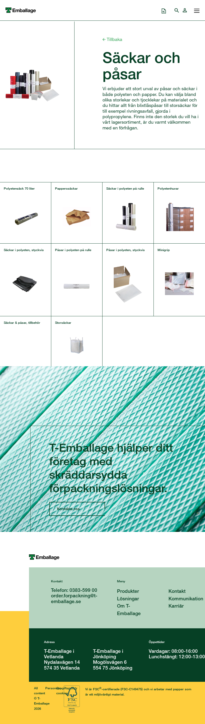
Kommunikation (185, 598)
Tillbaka (114, 39)
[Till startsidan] (117, 557)
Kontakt (177, 591)
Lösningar (128, 598)
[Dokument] (163, 10)
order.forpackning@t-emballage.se (74, 598)
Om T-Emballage (129, 609)
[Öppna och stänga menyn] (196, 10)
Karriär (176, 606)
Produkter (128, 591)
